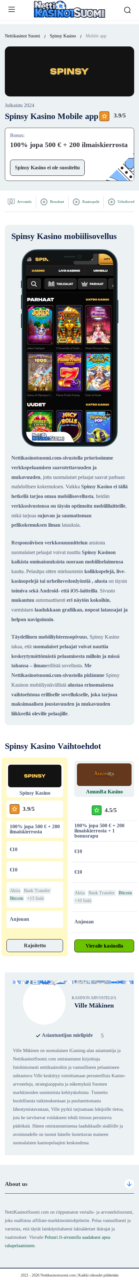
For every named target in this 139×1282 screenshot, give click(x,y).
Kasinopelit (90, 202)
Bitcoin (16, 898)
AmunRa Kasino (104, 791)
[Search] (127, 10)
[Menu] (11, 9)
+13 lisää (35, 898)
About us (16, 1184)
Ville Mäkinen (94, 1005)
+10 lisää (83, 900)
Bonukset (56, 202)
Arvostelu (24, 202)
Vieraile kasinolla (104, 946)
